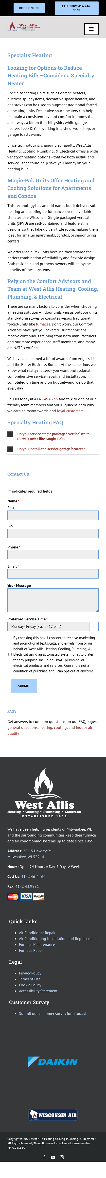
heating (45, 727)
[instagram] (62, 1157)
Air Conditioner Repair (37, 932)
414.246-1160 (33, 876)
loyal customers (70, 410)
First (10, 507)
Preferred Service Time (27, 618)
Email (13, 566)
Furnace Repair (31, 950)
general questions (22, 727)
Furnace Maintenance (37, 944)
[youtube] (53, 1157)
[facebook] (44, 1157)
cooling (60, 727)
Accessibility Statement (38, 990)
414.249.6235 (46, 398)
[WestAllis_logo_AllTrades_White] (44, 770)
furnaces (43, 324)
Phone (13, 547)
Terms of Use (29, 978)
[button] (53, 436)
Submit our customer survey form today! (52, 1013)
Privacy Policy (30, 973)
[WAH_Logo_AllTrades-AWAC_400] (23, 23)
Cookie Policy (30, 984)
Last (10, 525)
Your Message (19, 585)
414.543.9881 (27, 886)
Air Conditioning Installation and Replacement (58, 938)
